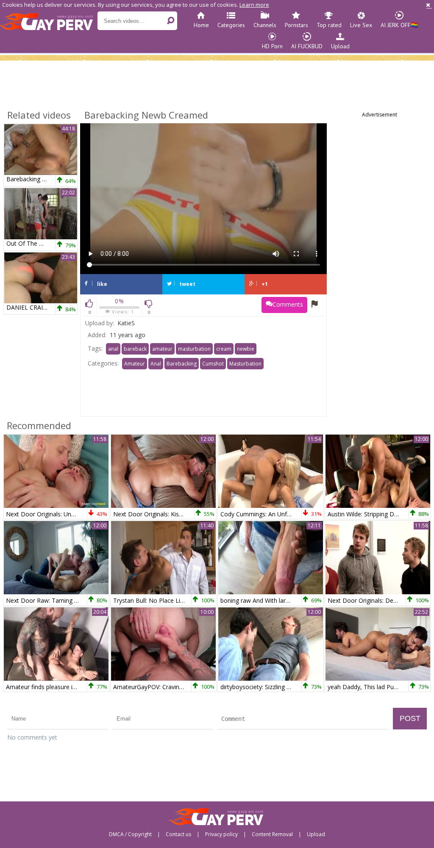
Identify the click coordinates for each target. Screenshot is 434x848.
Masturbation (245, 363)
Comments (288, 304)
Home (201, 25)
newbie (245, 348)
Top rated (329, 25)
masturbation (194, 348)
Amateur (134, 363)
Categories (231, 25)
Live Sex (361, 25)
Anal (155, 363)
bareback (135, 348)
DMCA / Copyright (130, 834)
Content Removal (272, 834)
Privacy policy (221, 834)
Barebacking (182, 363)
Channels (264, 25)
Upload (340, 46)
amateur (162, 348)
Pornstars (296, 25)
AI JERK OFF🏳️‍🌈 (399, 25)
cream (223, 348)
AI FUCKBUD (307, 46)
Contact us (178, 834)
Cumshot (213, 363)
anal (113, 348)
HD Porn (272, 46)
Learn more (254, 4)
